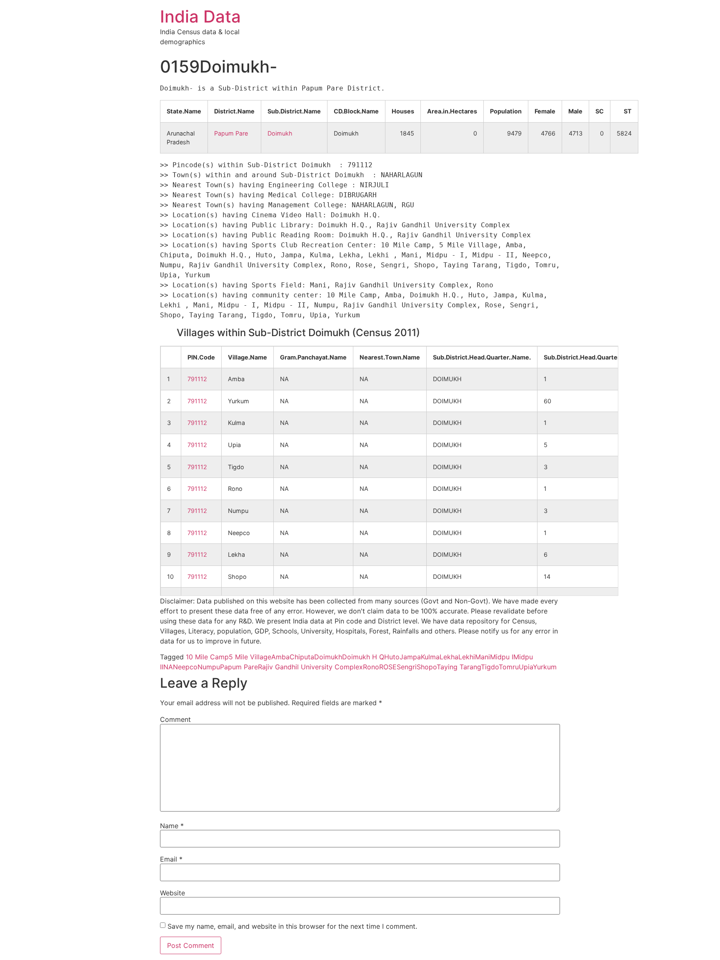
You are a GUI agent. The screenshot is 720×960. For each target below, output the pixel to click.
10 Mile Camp (207, 657)
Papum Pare (231, 133)
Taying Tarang (459, 667)
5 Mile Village (250, 657)
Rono (371, 667)
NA (168, 667)
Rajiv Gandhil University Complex (310, 667)
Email (171, 859)
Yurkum (545, 667)
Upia (526, 667)
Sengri (407, 667)
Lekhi (466, 657)
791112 (197, 378)
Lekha (449, 657)
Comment (175, 719)
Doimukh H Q (363, 657)
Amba (280, 657)
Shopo (427, 667)
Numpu (209, 667)
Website (172, 893)
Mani (482, 657)
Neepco (185, 667)
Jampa (410, 657)
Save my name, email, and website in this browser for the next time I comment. (292, 926)
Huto (392, 657)
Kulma (430, 657)
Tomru (509, 667)
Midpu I (501, 657)
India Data (200, 16)
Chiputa (302, 657)
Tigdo (490, 667)
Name (172, 825)
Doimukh (280, 133)
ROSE (388, 667)
